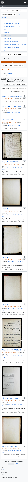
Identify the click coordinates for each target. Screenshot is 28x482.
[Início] (3, 2)
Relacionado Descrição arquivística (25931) (13, 62)
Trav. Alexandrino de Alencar (11, 47)
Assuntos (10, 73)
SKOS (4, 469)
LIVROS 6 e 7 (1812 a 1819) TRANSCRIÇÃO (12, 120)
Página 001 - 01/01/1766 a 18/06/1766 (12, 350)
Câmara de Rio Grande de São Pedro (12, 96)
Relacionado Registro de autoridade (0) (12, 65)
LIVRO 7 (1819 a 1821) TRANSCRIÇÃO (12, 106)
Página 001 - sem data (9, 446)
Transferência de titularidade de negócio (15, 44)
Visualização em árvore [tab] (8, 14)
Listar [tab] (18, 14)
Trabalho (6, 32)
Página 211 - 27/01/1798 (10, 162)
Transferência (7, 38)
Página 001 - (6, 209)
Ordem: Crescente (21, 84)
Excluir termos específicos (19, 91)
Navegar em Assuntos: (14, 10)
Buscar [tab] (4, 17)
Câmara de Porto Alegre (13, 112)
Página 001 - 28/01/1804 (10, 398)
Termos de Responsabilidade (12, 26)
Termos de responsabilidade (11, 23)
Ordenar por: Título (9, 84)
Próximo (17, 464)
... (4, 20)
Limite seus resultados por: (14, 54)
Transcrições (7, 35)
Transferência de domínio (11, 41)
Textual (6, 29)
